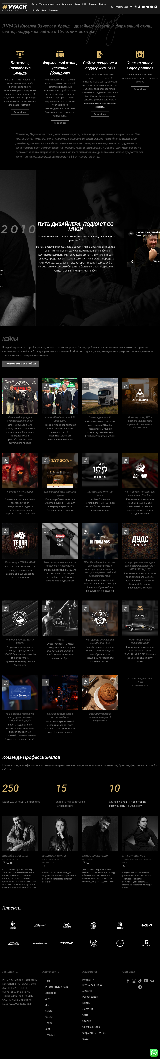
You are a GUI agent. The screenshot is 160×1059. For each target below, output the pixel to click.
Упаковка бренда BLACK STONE (20, 641)
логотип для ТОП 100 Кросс (100, 493)
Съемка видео (91, 1027)
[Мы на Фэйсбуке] (131, 7)
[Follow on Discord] (155, 7)
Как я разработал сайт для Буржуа (60, 493)
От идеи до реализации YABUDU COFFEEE (100, 641)
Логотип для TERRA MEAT (20, 562)
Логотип (87, 1009)
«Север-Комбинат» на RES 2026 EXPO (60, 419)
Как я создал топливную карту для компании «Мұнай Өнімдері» (20, 717)
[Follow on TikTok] (139, 7)
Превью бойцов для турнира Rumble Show (20, 419)
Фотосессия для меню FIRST (140, 680)
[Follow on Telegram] (151, 7)
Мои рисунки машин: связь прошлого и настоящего (60, 564)
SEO (84, 3)
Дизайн (93, 3)
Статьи (86, 1021)
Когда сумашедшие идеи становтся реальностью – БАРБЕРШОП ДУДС (140, 566)
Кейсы (102, 3)
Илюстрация (90, 996)
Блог (44, 10)
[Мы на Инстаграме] (135, 7)
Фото (85, 1039)
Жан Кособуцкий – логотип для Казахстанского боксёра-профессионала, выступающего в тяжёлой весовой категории (100, 569)
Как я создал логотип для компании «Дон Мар (140, 493)
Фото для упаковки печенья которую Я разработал (100, 717)
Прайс (35, 10)
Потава (60, 639)
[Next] (153, 248)
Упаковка (67, 3)
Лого (34, 3)
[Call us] (7, 863)
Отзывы (53, 10)
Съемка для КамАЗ (100, 417)
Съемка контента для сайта (20, 493)
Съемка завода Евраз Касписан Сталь (60, 715)
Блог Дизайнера (92, 984)
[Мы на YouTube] (143, 7)
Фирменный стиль (49, 3)
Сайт (77, 3)
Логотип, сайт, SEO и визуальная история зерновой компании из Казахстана (140, 422)
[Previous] (7, 248)
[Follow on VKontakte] (147, 7)
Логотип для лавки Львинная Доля (140, 641)
